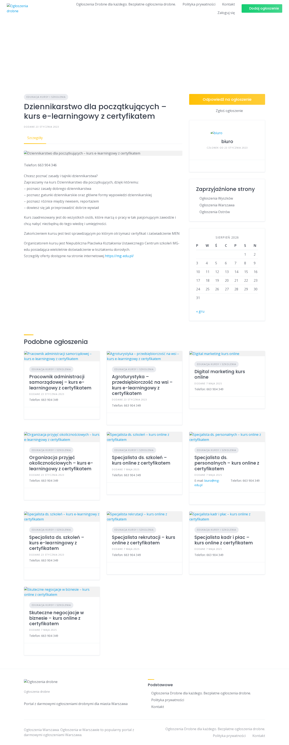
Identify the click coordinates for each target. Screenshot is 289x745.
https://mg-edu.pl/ (119, 256)
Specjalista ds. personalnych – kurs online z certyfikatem (226, 463)
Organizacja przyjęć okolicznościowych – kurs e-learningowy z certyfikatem (61, 463)
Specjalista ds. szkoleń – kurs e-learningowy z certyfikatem (56, 543)
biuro (227, 141)
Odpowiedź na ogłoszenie (227, 99)
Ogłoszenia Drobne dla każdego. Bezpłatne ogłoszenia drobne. (126, 4)
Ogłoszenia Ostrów (215, 212)
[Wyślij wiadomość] (195, 165)
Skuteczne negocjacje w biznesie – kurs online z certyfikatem (56, 618)
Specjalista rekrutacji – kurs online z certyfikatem (143, 540)
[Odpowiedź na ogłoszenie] (30, 413)
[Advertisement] (144, 48)
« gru (200, 311)
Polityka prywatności (199, 4)
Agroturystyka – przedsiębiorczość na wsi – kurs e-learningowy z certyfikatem (142, 385)
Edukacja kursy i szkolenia (46, 96)
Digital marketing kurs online (219, 374)
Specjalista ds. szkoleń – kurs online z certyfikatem (141, 460)
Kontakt (228, 4)
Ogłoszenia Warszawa (217, 205)
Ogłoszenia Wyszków (216, 198)
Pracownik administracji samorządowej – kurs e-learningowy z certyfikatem (60, 382)
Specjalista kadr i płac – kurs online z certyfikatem (223, 540)
